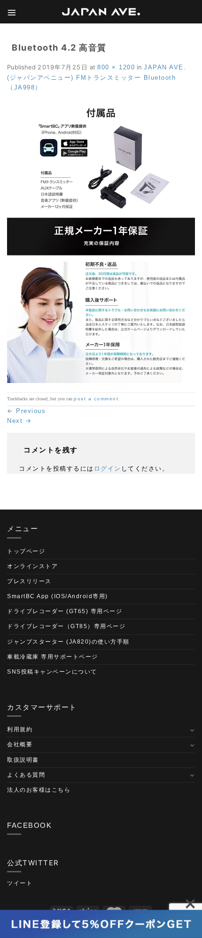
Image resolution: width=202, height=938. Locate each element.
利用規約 (19, 729)
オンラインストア (32, 566)
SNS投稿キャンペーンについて (52, 671)
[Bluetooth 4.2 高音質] (101, 242)
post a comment (96, 398)
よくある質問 (26, 775)
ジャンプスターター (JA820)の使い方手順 (68, 641)
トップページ (26, 551)
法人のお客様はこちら (38, 790)
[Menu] (12, 12)
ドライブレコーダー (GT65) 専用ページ (64, 611)
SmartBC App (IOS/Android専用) (57, 596)
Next (19, 420)
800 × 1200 (116, 67)
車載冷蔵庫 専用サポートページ (52, 656)
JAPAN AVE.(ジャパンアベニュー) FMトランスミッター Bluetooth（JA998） (96, 77)
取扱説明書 (23, 760)
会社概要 (19, 744)
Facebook (29, 825)
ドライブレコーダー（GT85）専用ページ (66, 626)
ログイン (107, 468)
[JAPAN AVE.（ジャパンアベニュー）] (101, 12)
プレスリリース (29, 581)
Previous (26, 410)
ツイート (19, 883)
